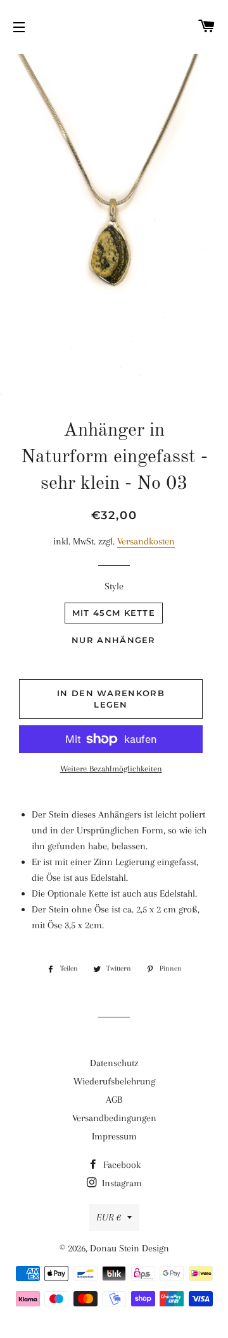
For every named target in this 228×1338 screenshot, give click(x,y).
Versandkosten (146, 541)
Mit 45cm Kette (113, 613)
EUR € (108, 1217)
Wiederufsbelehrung (114, 1081)
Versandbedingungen (114, 1118)
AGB (114, 1099)
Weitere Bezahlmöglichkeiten (111, 768)
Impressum (114, 1136)
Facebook (121, 1164)
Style (114, 586)
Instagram (120, 1183)
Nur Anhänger (114, 640)
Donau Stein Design (129, 1248)
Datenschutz (114, 1063)
